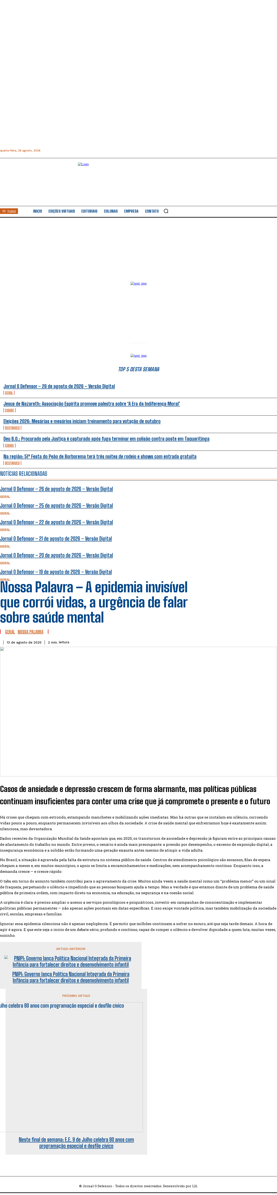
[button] (166, 211)
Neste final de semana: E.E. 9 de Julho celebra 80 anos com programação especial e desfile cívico (76, 1143)
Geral (10, 631)
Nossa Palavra (30, 631)
